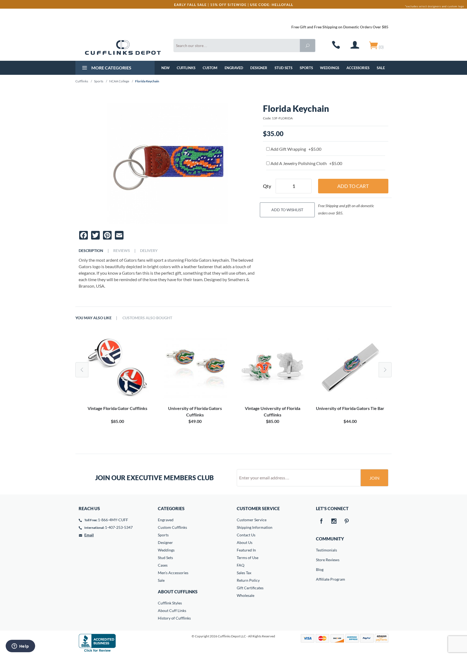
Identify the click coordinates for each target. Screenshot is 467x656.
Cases (163, 565)
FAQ (240, 565)
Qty (267, 186)
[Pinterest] (346, 521)
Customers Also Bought (147, 318)
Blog (319, 569)
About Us (244, 542)
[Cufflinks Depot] (122, 47)
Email (89, 535)
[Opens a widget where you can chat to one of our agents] (20, 646)
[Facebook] (321, 521)
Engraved (234, 68)
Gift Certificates (250, 588)
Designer (258, 68)
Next (385, 369)
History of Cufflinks (174, 618)
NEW (165, 68)
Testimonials (319, 550)
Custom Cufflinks (172, 527)
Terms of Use (247, 557)
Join (374, 477)
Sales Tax (244, 572)
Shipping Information (254, 527)
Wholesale (245, 595)
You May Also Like (93, 318)
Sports (306, 68)
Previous (81, 369)
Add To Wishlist (287, 209)
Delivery (149, 250)
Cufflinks (186, 68)
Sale (381, 68)
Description (91, 250)
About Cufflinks (178, 591)
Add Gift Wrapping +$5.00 (295, 149)
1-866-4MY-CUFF (113, 519)
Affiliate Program (319, 579)
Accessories (357, 68)
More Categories (111, 67)
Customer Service (251, 519)
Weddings (329, 68)
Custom (210, 68)
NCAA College (119, 81)
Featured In (246, 550)
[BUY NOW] (117, 367)
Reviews (121, 250)
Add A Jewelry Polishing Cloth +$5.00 (306, 163)
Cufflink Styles (170, 603)
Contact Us (246, 535)
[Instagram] (334, 521)
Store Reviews (319, 559)
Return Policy (248, 580)
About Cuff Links (172, 610)
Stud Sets (283, 68)
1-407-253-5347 (119, 527)
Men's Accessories (173, 572)
